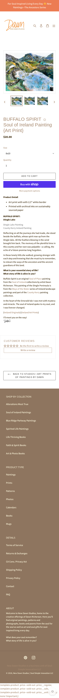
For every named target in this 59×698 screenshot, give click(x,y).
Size (5, 147)
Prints (9, 482)
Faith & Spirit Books (16, 445)
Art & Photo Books (15, 453)
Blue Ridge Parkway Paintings (21, 420)
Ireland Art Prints (30, 312)
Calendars (11, 507)
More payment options (29, 190)
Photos (9, 499)
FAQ (8, 594)
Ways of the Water (20, 288)
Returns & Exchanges (16, 553)
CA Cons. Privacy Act (16, 561)
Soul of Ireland (19, 282)
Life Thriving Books (16, 437)
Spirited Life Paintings (17, 428)
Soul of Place (35, 278)
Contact (10, 586)
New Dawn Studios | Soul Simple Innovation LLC (33, 673)
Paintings (11, 474)
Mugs (8, 523)
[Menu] (54, 25)
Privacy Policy (13, 578)
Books (9, 515)
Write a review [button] (28, 350)
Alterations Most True (17, 404)
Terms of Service (14, 545)
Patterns (10, 491)
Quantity (7, 160)
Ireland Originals (12, 312)
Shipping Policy (14, 569)
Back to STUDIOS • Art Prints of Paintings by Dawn (31, 375)
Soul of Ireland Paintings (18, 412)
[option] (16, 101)
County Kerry (33, 292)
